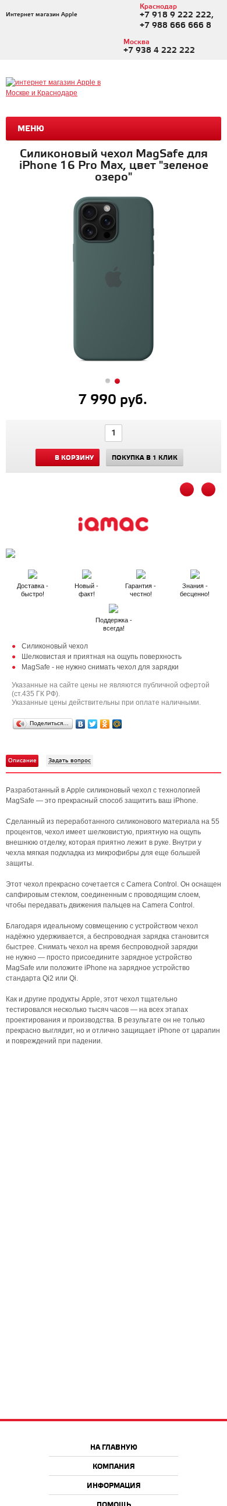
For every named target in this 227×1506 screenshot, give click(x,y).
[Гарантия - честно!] (142, 572)
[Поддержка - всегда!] (113, 606)
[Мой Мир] (117, 724)
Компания (114, 1466)
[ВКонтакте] (81, 724)
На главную (113, 1447)
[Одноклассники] (105, 724)
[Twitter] (93, 724)
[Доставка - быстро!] (33, 572)
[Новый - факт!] (88, 572)
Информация (114, 1486)
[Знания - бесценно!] (195, 572)
